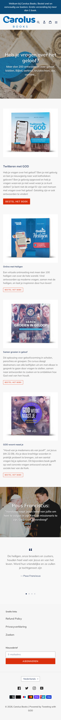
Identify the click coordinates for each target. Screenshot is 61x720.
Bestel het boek (16, 201)
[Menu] (56, 21)
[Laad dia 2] (29, 593)
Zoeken (10, 634)
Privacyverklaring (16, 626)
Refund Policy (14, 618)
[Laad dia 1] (26, 593)
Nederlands (29, 678)
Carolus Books (20, 706)
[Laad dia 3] (31, 593)
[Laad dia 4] (34, 593)
